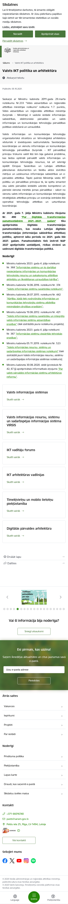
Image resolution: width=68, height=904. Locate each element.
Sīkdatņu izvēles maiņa (16, 793)
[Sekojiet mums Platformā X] (12, 860)
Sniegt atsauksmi (34, 631)
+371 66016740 (15, 813)
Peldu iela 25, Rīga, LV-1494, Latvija (26, 824)
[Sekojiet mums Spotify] (33, 860)
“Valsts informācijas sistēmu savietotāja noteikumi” (35, 289)
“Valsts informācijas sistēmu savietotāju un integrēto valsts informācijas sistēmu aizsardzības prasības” (36, 320)
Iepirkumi (9, 715)
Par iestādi (10, 734)
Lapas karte (10, 774)
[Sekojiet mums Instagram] (26, 860)
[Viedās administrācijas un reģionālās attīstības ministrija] (29, 52)
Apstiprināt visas (50, 33)
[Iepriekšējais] (7, 597)
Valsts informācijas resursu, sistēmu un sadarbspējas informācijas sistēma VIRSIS (34, 421)
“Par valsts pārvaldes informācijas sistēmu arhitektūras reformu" (35, 372)
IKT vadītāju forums (21, 450)
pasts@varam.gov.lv (18, 818)
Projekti (8, 724)
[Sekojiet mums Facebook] (4, 860)
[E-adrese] (9, 830)
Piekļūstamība (11, 765)
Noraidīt (17, 33)
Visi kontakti (19, 840)
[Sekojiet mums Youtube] (19, 861)
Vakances (9, 706)
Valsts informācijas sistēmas (27, 392)
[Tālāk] (60, 597)
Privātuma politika (14, 756)
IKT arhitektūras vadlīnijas (25, 475)
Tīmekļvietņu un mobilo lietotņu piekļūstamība (30, 502)
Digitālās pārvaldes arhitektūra (29, 528)
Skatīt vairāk (13, 399)
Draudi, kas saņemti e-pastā (19, 784)
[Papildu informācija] (18, 830)
